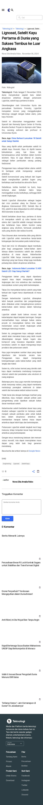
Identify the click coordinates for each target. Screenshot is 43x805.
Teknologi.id (7, 29)
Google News (34, 451)
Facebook (26, 776)
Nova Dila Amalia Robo (11, 54)
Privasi (9, 761)
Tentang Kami (11, 757)
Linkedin (25, 790)
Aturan (8, 766)
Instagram (26, 780)
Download (10, 780)
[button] (3, 9)
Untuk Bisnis (11, 776)
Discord (25, 795)
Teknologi (20, 29)
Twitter (24, 785)
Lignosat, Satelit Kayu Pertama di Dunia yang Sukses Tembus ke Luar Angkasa (34, 29)
